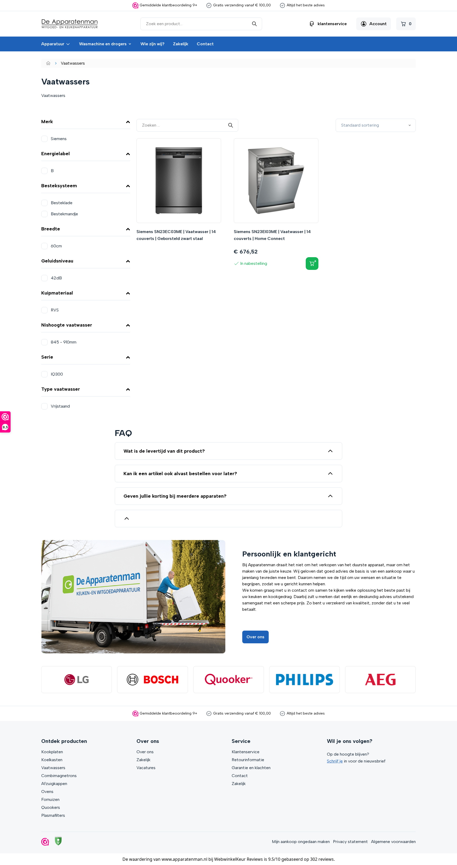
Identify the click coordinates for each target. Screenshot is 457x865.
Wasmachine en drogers (103, 43)
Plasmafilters (53, 815)
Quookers (50, 807)
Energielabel (55, 154)
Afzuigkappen (54, 783)
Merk (47, 121)
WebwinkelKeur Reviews (238, 859)
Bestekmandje (64, 213)
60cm (56, 245)
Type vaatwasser (60, 389)
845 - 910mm (63, 342)
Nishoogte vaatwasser (66, 325)
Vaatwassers (53, 767)
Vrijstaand (60, 406)
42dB (56, 277)
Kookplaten (52, 751)
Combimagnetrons (59, 775)
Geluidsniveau (57, 261)
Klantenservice (245, 751)
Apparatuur (52, 43)
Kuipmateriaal (57, 293)
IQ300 (57, 374)
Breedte (50, 229)
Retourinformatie (248, 759)
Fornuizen (50, 799)
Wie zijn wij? (152, 43)
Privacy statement (350, 841)
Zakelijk (180, 43)
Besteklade (61, 202)
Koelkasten (51, 759)
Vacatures (146, 767)
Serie (47, 357)
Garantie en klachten (251, 767)
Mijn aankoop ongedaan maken (301, 841)
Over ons (255, 636)
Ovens (47, 791)
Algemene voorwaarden (393, 841)
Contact (205, 43)
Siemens (59, 138)
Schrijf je (335, 761)
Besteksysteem (59, 186)
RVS (55, 310)
